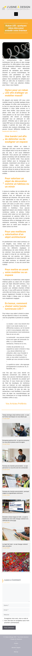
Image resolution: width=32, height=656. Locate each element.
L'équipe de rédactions (16, 639)
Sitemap (16, 651)
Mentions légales (16, 647)
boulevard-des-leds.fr (9, 131)
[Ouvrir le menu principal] (16, 14)
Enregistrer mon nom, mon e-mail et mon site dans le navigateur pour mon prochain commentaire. (16, 620)
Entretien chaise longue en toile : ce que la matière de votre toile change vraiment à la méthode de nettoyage (15, 518)
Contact (16, 643)
